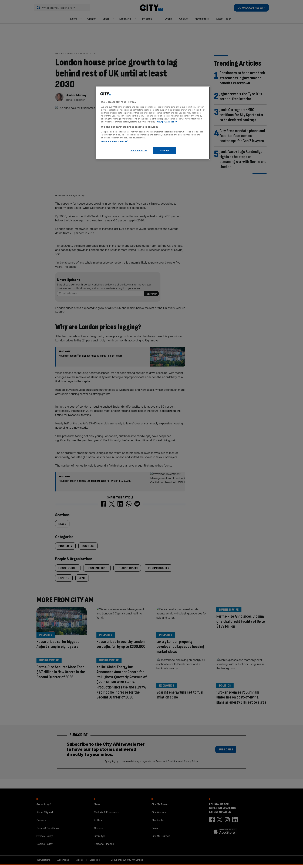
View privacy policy (166, 122)
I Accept (164, 150)
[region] (153, 123)
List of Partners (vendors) (114, 141)
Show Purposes (138, 150)
